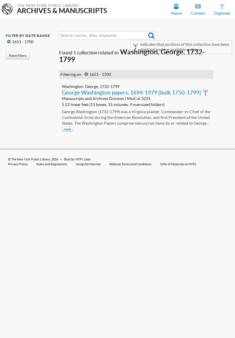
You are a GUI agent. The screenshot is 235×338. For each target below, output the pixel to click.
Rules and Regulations (51, 164)
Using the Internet (88, 164)
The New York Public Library (30, 159)
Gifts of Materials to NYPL (178, 164)
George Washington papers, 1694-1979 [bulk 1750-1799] (131, 92)
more (67, 129)
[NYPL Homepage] (7, 9)
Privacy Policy (18, 164)
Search (151, 35)
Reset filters (17, 55)
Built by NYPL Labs (77, 159)
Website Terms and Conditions (130, 164)
